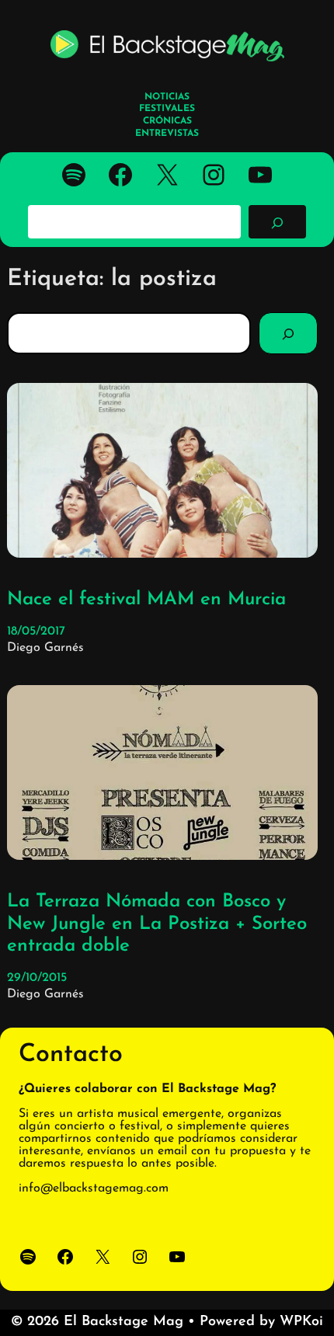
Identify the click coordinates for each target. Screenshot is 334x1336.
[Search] (288, 333)
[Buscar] (277, 221)
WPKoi (301, 1322)
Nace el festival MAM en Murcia (146, 599)
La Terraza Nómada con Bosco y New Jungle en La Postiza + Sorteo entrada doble (157, 924)
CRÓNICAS (167, 121)
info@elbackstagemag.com (94, 1188)
